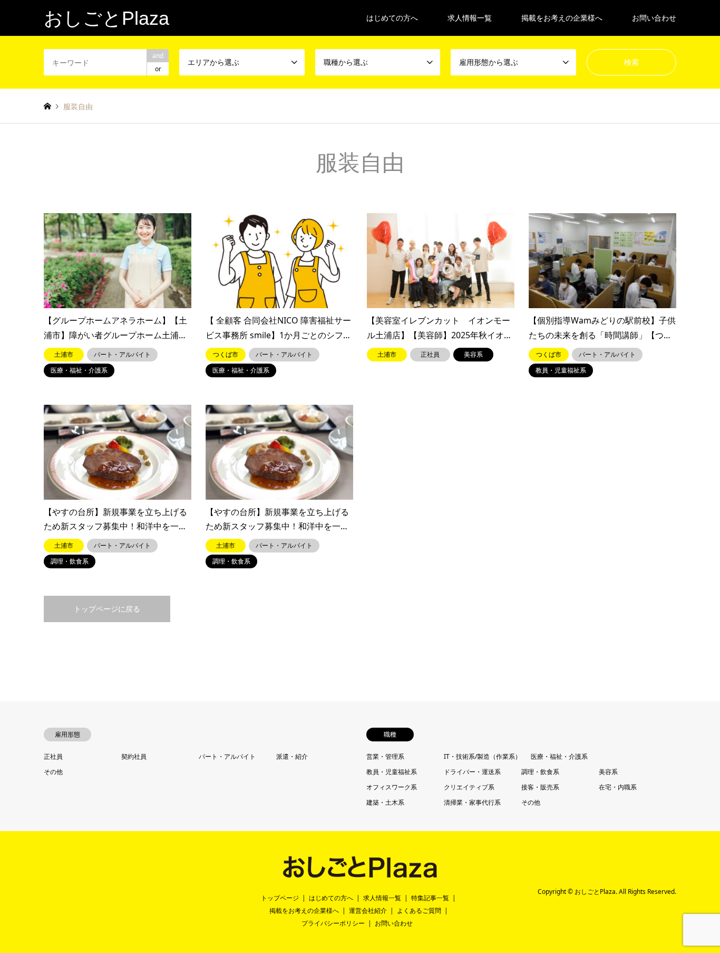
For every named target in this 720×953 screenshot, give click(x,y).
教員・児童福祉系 (391, 771)
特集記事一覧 (430, 897)
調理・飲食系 (540, 771)
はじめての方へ (392, 18)
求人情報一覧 (469, 18)
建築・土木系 (385, 802)
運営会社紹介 (368, 910)
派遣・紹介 (292, 756)
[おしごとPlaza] (360, 873)
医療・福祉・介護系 (559, 756)
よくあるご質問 (419, 910)
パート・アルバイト (227, 756)
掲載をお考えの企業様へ (561, 18)
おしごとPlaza (595, 892)
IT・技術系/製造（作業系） (482, 756)
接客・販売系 (540, 787)
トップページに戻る (107, 609)
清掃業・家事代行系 (472, 802)
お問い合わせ (654, 18)
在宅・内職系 (618, 787)
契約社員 (134, 756)
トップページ (280, 897)
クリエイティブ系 (469, 787)
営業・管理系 (385, 756)
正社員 (53, 756)
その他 (53, 771)
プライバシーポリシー (333, 923)
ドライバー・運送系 (472, 771)
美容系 (608, 771)
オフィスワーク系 (391, 787)
